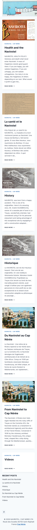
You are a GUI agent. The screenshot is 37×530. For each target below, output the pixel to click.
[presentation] (18, 30)
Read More (10, 86)
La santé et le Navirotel (11, 483)
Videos (9, 459)
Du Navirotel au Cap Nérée (12, 493)
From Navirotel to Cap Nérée (13, 497)
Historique (11, 263)
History (9, 195)
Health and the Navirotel (11, 479)
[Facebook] (4, 512)
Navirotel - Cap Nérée (12, 43)
